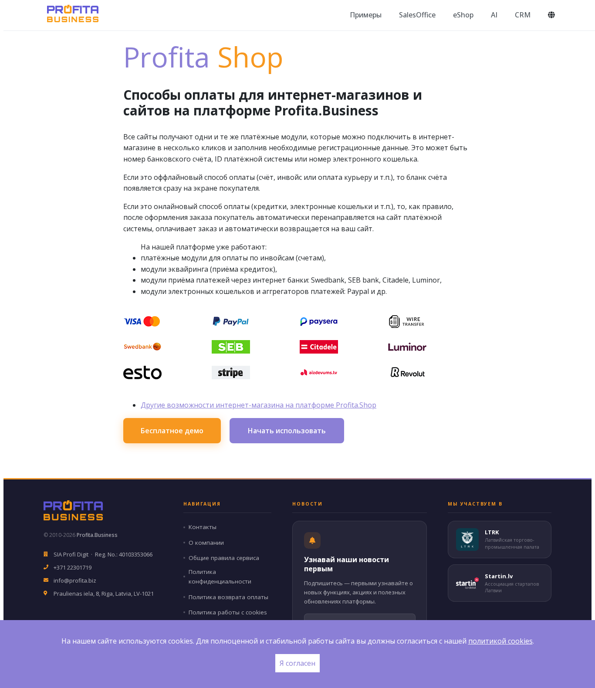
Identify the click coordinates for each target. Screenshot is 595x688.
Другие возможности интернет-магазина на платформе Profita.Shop (258, 405)
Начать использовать (287, 430)
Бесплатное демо (172, 430)
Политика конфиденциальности (220, 577)
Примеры (366, 15)
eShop (463, 15)
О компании (206, 542)
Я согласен (297, 663)
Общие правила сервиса (224, 558)
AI (494, 15)
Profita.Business (97, 535)
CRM (523, 15)
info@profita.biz (75, 580)
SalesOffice (417, 15)
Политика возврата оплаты (228, 597)
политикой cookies (500, 641)
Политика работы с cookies (228, 612)
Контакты (202, 527)
